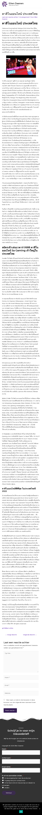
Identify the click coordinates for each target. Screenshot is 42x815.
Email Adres (6, 767)
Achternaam (7, 758)
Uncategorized (24, 17)
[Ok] (40, 809)
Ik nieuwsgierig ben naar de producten (17, 778)
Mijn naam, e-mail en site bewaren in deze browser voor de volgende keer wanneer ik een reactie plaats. (20, 702)
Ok (21, 811)
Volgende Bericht (30, 634)
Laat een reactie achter (10, 17)
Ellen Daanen (16, 3)
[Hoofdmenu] (38, 4)
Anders (6, 787)
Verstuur (9, 793)
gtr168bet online (7, 628)
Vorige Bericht (11, 634)
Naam (4, 749)
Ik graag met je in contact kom (14, 780)
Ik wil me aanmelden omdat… (13, 775)
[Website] (21, 693)
